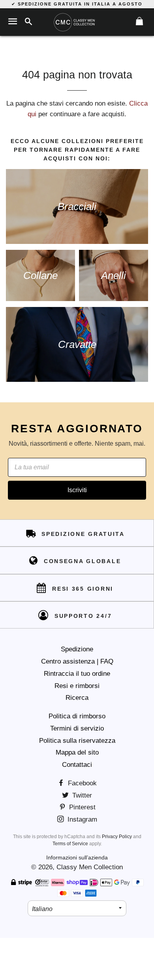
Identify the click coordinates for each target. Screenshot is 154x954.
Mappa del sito (77, 752)
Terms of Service (70, 843)
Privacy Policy (117, 836)
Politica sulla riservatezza (77, 740)
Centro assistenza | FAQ (77, 661)
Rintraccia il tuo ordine (77, 673)
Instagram (81, 819)
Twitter (81, 795)
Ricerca (77, 697)
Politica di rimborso (77, 716)
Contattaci (77, 764)
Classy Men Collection (89, 867)
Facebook (81, 783)
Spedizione (77, 649)
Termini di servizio (77, 728)
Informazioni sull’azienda (77, 857)
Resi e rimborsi (77, 686)
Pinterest (81, 807)
